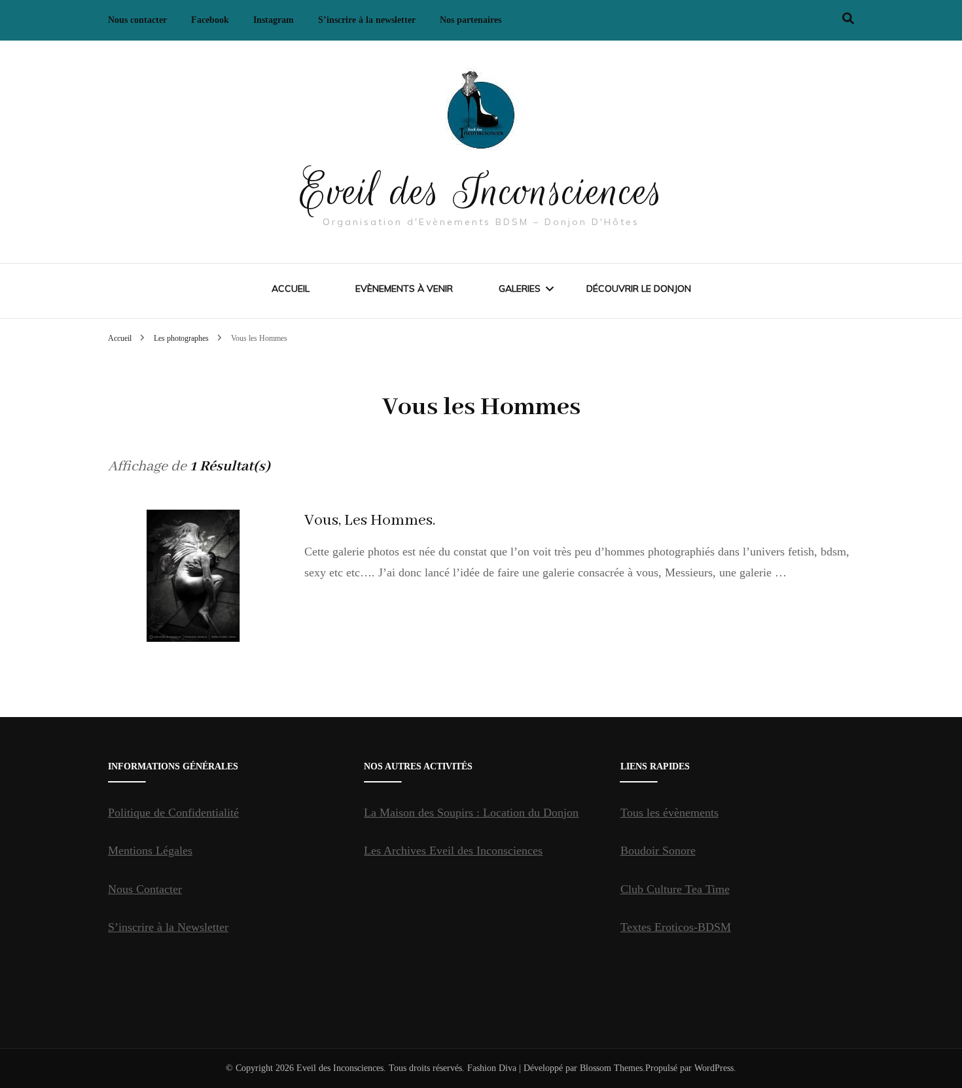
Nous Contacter (145, 889)
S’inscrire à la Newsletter (168, 927)
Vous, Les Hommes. (369, 520)
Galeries (520, 288)
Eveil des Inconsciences (481, 191)
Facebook (210, 20)
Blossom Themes (611, 1068)
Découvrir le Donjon (638, 288)
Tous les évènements (669, 812)
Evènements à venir (404, 288)
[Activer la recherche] (848, 18)
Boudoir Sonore (658, 850)
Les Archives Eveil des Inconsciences (453, 850)
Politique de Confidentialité (173, 812)
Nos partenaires (470, 20)
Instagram (273, 20)
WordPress (714, 1068)
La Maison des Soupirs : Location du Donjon (471, 812)
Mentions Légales (150, 850)
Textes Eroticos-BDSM (675, 927)
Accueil (291, 288)
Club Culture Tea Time (675, 889)
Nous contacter (137, 20)
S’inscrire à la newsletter (367, 20)
